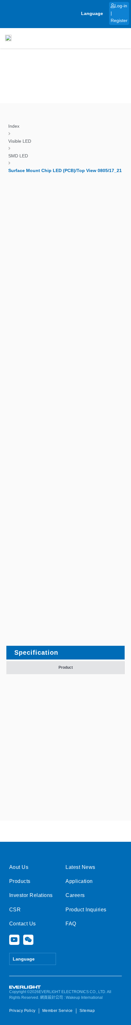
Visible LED (19, 141)
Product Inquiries (86, 909)
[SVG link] (25, 987)
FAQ (71, 923)
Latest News (80, 867)
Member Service (57, 1010)
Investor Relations (31, 895)
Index (13, 126)
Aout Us (19, 867)
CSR (15, 909)
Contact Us (22, 923)
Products (20, 881)
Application (79, 881)
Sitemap (87, 1010)
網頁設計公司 (51, 997)
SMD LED (18, 155)
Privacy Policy (22, 1010)
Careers (75, 895)
